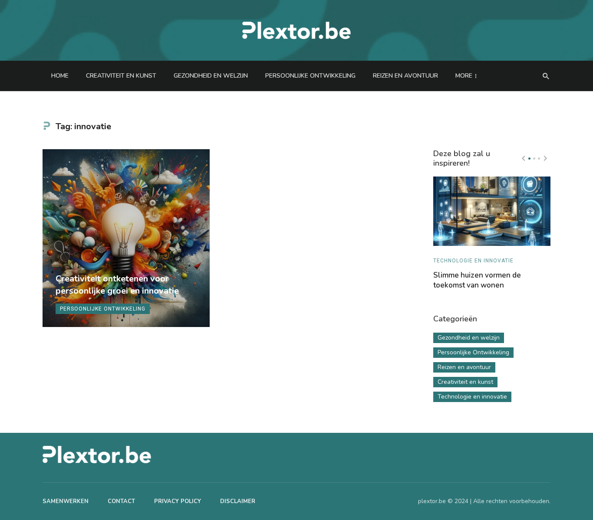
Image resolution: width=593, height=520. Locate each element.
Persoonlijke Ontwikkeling (310, 76)
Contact (121, 501)
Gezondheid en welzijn (211, 76)
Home (60, 76)
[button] (529, 158)
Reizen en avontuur (405, 76)
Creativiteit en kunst (121, 76)
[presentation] (523, 158)
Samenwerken (66, 501)
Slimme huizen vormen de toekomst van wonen (477, 280)
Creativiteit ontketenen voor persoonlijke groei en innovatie (117, 285)
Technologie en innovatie (473, 261)
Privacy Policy (177, 501)
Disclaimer (237, 501)
